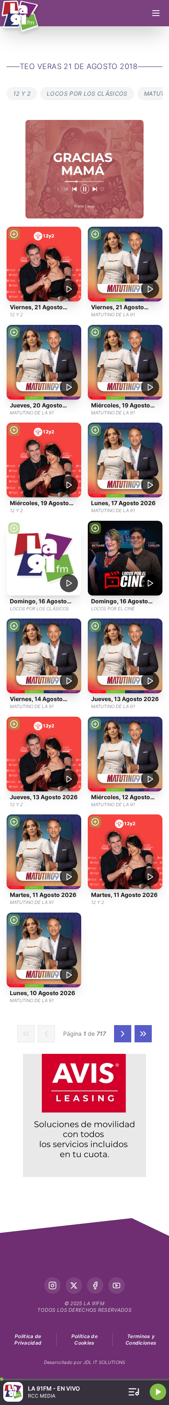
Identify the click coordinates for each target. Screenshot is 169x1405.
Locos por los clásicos (87, 93)
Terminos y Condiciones (141, 1339)
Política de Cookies (84, 1339)
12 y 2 (21, 93)
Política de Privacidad (27, 1339)
